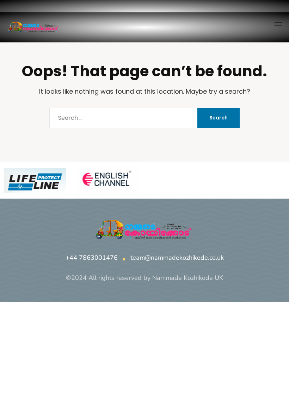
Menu (278, 24)
